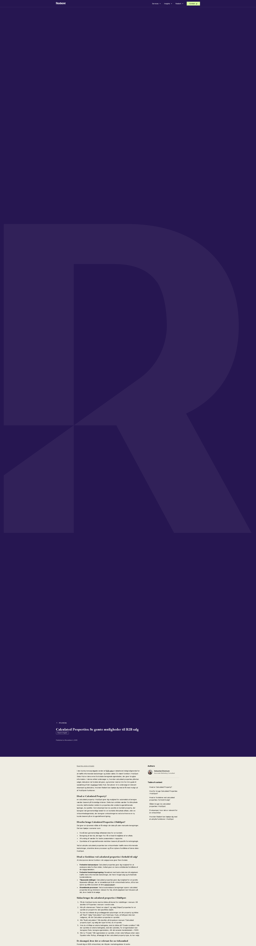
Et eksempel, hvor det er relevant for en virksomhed (163, 811)
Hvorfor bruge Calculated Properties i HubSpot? (163, 792)
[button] (156, 4)
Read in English (62, 732)
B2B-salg (109, 771)
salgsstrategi (109, 885)
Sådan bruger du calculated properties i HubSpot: (159, 805)
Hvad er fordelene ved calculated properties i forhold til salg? (162, 799)
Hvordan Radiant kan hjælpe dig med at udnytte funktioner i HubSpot (163, 818)
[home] (61, 3)
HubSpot (94, 785)
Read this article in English (85, 766)
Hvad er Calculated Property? (160, 787)
